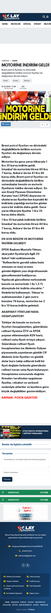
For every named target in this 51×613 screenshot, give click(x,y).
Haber (14, 61)
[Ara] (44, 17)
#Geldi (5, 80)
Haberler (5, 61)
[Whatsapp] (23, 565)
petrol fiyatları (19, 145)
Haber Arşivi (34, 593)
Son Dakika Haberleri (14, 593)
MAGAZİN (7, 605)
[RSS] (28, 565)
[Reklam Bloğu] (25, 512)
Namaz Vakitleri (13, 581)
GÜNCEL (27, 24)
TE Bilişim (31, 609)
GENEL (5, 24)
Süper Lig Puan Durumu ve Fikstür (14, 587)
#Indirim (15, 80)
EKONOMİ (15, 24)
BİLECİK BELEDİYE (25, 605)
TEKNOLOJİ (44, 605)
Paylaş (7, 124)
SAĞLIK (36, 605)
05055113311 (27, 551)
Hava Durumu (35, 577)
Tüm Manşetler (35, 586)
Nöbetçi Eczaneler (14, 577)
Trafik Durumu (34, 581)
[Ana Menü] (47, 17)
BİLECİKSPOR (40, 602)
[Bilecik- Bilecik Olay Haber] (10, 17)
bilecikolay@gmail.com (27, 556)
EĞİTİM (15, 605)
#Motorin (27, 80)
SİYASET (37, 24)
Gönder (7, 479)
